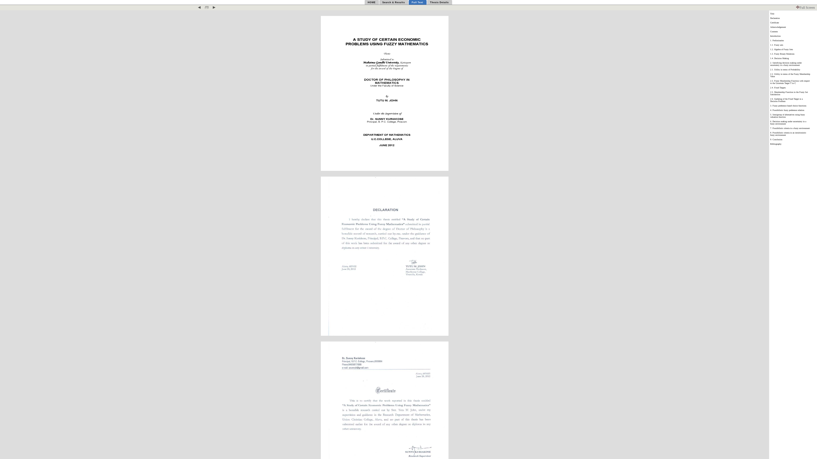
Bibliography (775, 144)
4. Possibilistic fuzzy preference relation (787, 110)
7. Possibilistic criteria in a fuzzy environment (790, 128)
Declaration (775, 18)
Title (772, 14)
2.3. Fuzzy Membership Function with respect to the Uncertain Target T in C (790, 82)
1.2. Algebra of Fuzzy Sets (781, 49)
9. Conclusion (776, 139)
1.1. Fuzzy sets (776, 45)
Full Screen (807, 7)
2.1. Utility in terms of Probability (785, 69)
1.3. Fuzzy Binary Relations (782, 54)
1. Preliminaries (777, 40)
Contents (774, 31)
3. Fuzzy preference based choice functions (788, 106)
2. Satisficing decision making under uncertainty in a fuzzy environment (786, 64)
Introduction (775, 36)
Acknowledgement (778, 27)
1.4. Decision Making (779, 58)
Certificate (774, 22)
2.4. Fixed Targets (778, 87)
